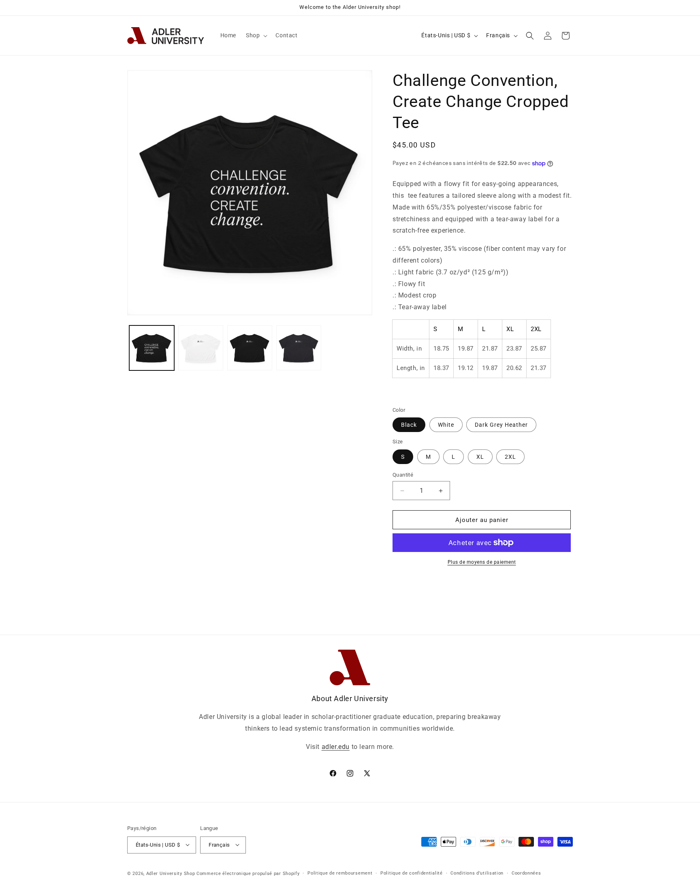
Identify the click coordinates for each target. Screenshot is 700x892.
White (446, 424)
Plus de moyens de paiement (482, 562)
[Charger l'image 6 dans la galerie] (298, 347)
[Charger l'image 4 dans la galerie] (200, 347)
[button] (256, 35)
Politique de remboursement (339, 872)
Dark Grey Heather (501, 424)
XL (480, 456)
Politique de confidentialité (411, 872)
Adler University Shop (170, 873)
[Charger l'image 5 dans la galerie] (249, 347)
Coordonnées (526, 872)
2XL (510, 456)
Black (409, 424)
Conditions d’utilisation (477, 872)
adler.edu (336, 746)
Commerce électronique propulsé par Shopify (247, 873)
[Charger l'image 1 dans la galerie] (151, 347)
